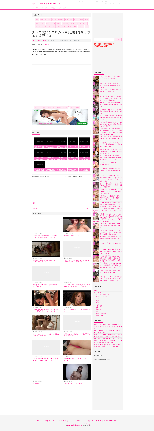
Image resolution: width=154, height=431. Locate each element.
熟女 (43, 23)
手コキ (38, 26)
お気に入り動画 (62, 8)
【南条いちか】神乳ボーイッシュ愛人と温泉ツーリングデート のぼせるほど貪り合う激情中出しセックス (111, 232)
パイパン (51, 26)
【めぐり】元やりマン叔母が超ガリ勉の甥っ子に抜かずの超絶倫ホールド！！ (111, 138)
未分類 (96, 290)
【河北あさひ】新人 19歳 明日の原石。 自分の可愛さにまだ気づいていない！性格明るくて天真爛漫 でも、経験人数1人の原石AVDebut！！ (108, 340)
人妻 (71, 19)
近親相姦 (65, 23)
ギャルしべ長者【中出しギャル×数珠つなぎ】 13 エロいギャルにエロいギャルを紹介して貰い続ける (110, 98)
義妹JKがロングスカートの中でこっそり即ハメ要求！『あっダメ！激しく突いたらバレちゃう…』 (111, 151)
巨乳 (37, 19)
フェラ (79, 23)
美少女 (54, 19)
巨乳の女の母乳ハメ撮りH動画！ (73, 383)
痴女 (81, 19)
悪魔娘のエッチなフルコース (72, 235)
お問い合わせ (88, 424)
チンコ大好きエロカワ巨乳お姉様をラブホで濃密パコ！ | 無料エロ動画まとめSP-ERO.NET (77, 420)
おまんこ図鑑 (75, 107)
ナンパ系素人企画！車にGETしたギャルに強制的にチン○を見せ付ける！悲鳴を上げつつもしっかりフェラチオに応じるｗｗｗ (77, 286)
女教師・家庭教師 (101, 313)
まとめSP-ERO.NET (75, 425)
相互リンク (75, 424)
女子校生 (47, 19)
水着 (75, 26)
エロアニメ (99, 309)
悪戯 (47, 23)
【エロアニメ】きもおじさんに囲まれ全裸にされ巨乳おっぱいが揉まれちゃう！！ (111, 225)
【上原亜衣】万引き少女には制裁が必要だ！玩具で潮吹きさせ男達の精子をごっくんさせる (111, 251)
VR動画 (65, 107)
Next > (87, 208)
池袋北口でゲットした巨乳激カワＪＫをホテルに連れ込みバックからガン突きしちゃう (111, 85)
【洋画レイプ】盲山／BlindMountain (110, 243)
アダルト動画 (57, 107)
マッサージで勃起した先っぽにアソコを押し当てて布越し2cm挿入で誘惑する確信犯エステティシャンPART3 (111, 157)
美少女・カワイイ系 (101, 296)
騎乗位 (59, 23)
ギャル (76, 19)
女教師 (38, 23)
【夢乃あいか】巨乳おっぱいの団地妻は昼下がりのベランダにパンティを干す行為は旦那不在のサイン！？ (111, 278)
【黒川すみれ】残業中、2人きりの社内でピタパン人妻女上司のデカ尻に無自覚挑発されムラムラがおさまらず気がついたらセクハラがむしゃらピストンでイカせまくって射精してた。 (107, 217)
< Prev (35, 208)
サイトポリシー (69, 424)
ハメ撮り (72, 23)
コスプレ (44, 26)
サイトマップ (81, 424)
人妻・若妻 (99, 306)
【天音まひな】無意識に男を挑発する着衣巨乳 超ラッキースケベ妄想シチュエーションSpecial (111, 198)
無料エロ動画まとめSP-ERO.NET (46, 3)
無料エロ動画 (35, 8)
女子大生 (98, 302)
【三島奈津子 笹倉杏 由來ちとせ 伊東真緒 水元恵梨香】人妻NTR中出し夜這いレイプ (111, 111)
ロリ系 (98, 298)
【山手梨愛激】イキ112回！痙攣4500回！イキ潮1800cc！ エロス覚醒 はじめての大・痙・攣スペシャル (110, 265)
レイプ (85, 23)
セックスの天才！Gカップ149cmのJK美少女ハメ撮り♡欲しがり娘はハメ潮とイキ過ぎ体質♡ (111, 185)
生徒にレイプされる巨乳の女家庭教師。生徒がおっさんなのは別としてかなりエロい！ (111, 104)
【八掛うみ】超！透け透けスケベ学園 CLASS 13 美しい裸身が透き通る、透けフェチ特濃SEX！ (111, 124)
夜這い (87, 19)
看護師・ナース (100, 315)
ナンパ (70, 26)
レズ (87, 26)
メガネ (58, 26)
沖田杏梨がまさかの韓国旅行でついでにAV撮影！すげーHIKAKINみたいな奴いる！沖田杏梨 (111, 191)
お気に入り (37, 107)
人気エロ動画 (44, 8)
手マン (64, 26)
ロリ (66, 19)
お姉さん (60, 19)
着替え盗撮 (36, 383)
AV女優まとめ (53, 8)
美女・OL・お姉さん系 (102, 294)
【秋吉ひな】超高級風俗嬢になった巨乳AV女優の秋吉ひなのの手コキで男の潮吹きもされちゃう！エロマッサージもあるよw (46, 237)
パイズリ (81, 26)
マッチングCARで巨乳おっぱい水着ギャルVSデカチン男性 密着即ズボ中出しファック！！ (111, 117)
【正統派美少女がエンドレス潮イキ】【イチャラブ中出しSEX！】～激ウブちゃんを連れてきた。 (111, 144)
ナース (53, 23)
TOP (64, 424)
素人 (41, 19)
